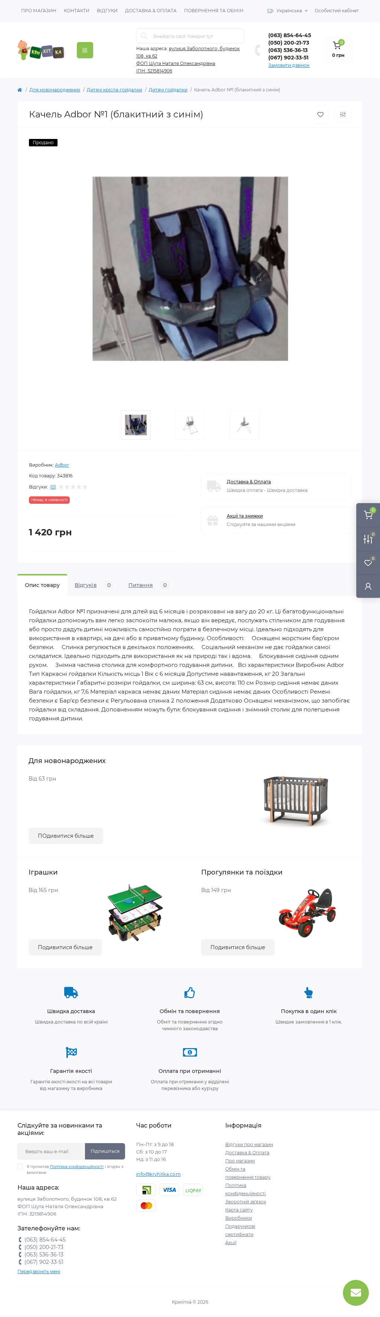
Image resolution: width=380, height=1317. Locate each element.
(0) (53, 487)
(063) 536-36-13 (288, 50)
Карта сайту (239, 1210)
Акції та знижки (245, 516)
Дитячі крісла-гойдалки (114, 90)
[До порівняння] (343, 114)
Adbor (62, 465)
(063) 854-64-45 (289, 35)
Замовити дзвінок (288, 65)
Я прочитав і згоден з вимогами (75, 1169)
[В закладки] (320, 114)
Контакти (76, 10)
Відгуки (107, 10)
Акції (230, 1242)
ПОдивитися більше (66, 836)
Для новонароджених (54, 90)
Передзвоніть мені (38, 1271)
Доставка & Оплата (151, 10)
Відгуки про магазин (249, 1144)
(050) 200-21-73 (288, 42)
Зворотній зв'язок (245, 1201)
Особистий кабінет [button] (337, 10)
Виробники (238, 1218)
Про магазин (38, 10)
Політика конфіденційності (77, 1166)
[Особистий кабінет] (368, 586)
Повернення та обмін (213, 10)
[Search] (144, 36)
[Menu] (85, 50)
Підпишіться (105, 1151)
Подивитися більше (65, 947)
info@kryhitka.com (158, 1174)
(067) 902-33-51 (288, 57)
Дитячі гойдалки (168, 90)
